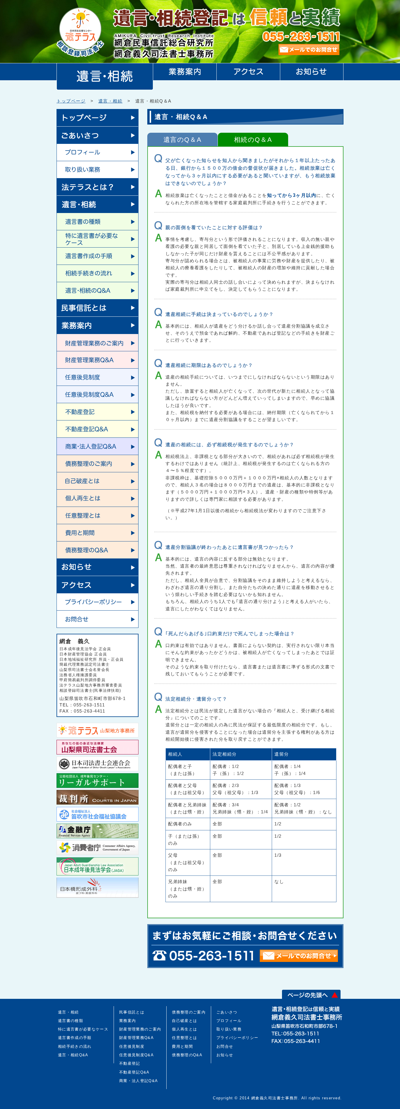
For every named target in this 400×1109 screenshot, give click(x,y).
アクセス (98, 584)
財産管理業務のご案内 (98, 342)
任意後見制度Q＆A (98, 394)
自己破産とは (98, 480)
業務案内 (98, 325)
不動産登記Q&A (134, 1072)
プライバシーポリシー (98, 601)
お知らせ (98, 567)
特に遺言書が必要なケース (98, 238)
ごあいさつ (98, 135)
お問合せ (98, 619)
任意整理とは (98, 515)
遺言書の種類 (98, 221)
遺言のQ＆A (182, 139)
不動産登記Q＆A (98, 428)
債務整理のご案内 (98, 463)
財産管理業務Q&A (136, 1037)
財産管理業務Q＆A (98, 359)
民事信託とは (98, 307)
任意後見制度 (98, 377)
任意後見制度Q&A (136, 1055)
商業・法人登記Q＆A (98, 446)
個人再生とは (98, 498)
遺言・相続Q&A (73, 1055)
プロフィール (98, 152)
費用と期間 (98, 532)
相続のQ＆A (253, 139)
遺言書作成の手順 (98, 256)
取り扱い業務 (98, 169)
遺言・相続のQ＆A (98, 290)
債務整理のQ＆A (98, 549)
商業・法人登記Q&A (138, 1081)
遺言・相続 (110, 100)
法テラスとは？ (98, 186)
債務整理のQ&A (187, 1055)
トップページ (71, 100)
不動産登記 (98, 411)
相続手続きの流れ (98, 273)
